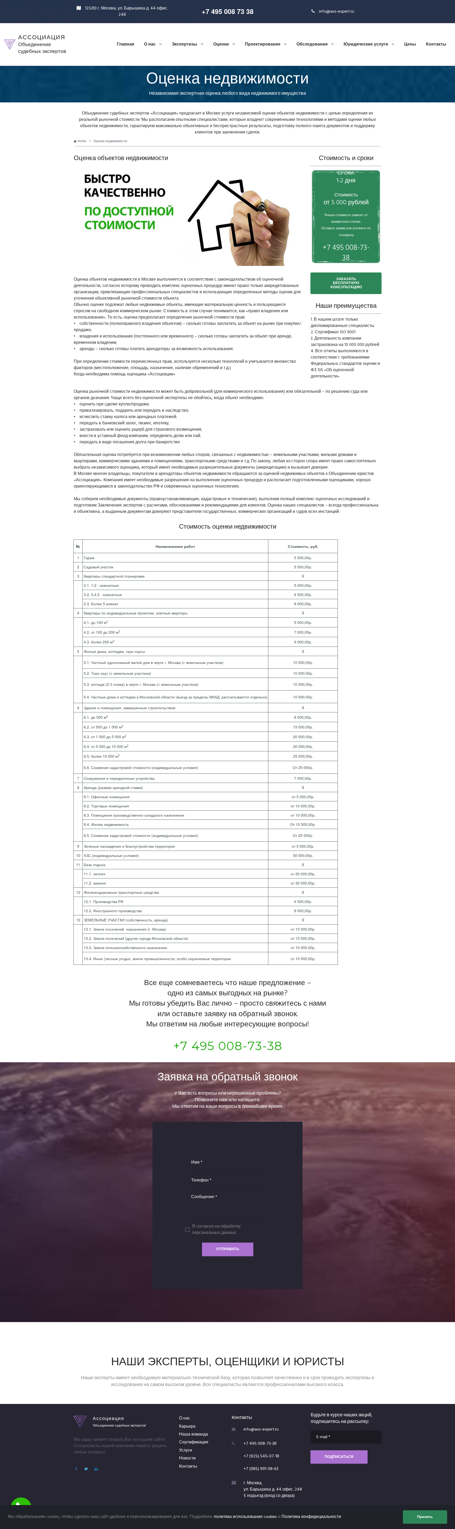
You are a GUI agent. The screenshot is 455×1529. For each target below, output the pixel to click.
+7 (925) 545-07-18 (261, 1456)
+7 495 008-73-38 (227, 1046)
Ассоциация (108, 1418)
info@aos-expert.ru (336, 11)
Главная (125, 44)
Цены (410, 44)
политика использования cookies (245, 1516)
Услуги (185, 1450)
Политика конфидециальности (311, 1516)
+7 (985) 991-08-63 (261, 1469)
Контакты (436, 44)
